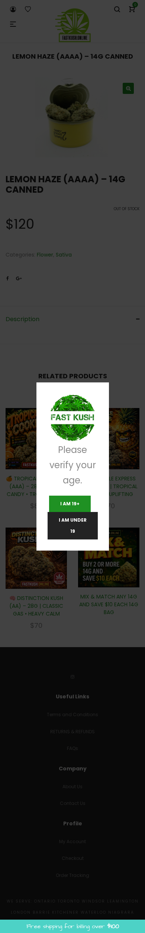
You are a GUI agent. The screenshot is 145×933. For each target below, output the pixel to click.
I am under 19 (73, 525)
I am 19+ (70, 503)
